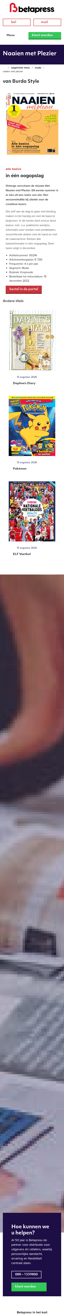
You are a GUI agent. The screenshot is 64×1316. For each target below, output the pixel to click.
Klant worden (42, 35)
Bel (13, 22)
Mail (44, 22)
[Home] (4, 68)
